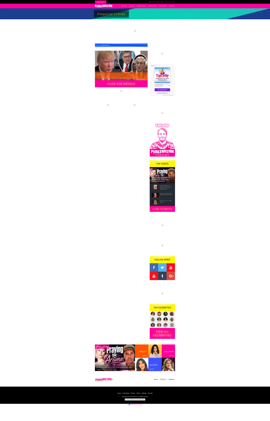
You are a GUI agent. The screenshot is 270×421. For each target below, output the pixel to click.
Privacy (133, 393)
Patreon (124, 6)
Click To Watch (162, 209)
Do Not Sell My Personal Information (135, 399)
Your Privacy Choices (136, 404)
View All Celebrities (162, 333)
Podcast (172, 6)
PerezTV (132, 6)
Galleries (171, 379)
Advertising (125, 393)
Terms (138, 393)
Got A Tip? (100, 2)
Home (97, 45)
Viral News (163, 6)
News (156, 379)
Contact (150, 393)
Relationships (141, 6)
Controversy (152, 6)
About (119, 393)
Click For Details (121, 83)
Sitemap (144, 393)
